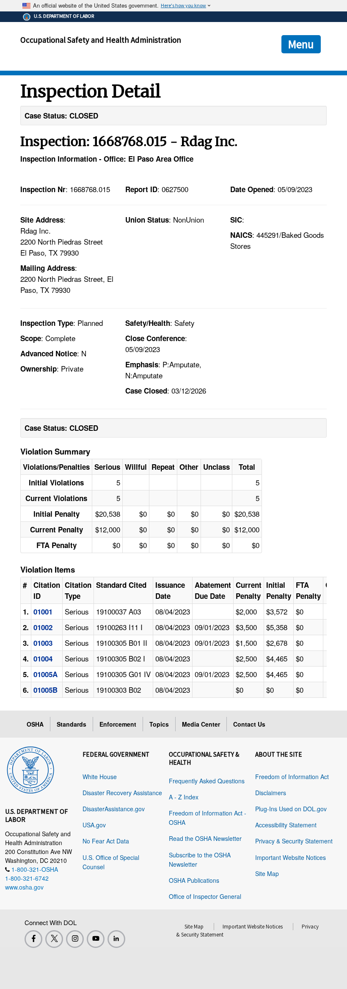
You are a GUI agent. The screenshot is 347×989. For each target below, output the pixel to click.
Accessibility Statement (286, 825)
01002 (42, 627)
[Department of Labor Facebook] (33, 939)
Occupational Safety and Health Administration (100, 40)
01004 (42, 658)
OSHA (35, 724)
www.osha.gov (24, 887)
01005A (45, 674)
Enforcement (117, 724)
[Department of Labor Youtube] (96, 939)
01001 (42, 611)
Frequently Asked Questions (207, 781)
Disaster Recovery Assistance (122, 792)
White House (100, 776)
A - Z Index (183, 797)
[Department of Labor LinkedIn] (116, 939)
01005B (45, 690)
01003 (42, 643)
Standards (71, 724)
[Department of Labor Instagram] (75, 939)
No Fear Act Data (106, 841)
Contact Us (249, 724)
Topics (159, 724)
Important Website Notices (290, 857)
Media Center (201, 724)
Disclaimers (270, 792)
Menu (301, 44)
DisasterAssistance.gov (114, 808)
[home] (30, 768)
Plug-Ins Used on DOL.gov (291, 808)
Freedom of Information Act (292, 776)
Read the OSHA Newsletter (205, 838)
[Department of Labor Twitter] (54, 939)
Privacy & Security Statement (294, 841)
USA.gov (94, 825)
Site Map (267, 873)
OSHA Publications (194, 880)
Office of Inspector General (205, 896)
